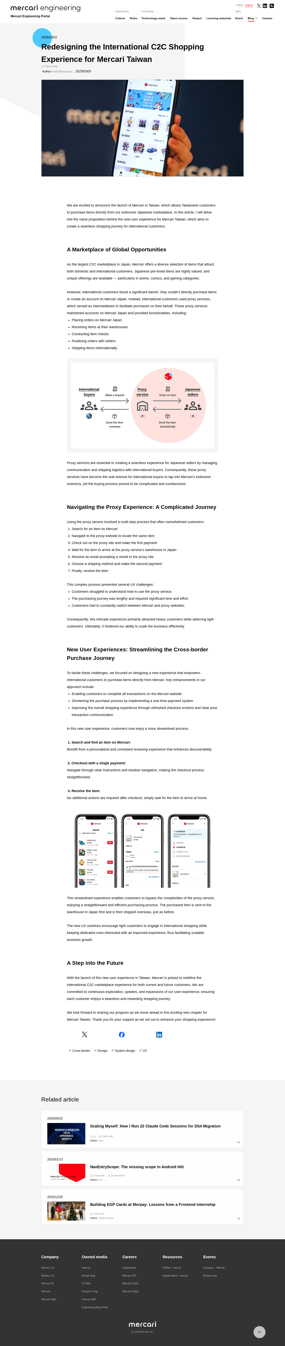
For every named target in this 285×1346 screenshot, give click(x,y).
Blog (251, 18)
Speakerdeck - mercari (175, 1275)
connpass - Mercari (214, 1267)
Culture (120, 18)
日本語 (239, 5)
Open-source (178, 18)
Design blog (88, 1275)
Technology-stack (153, 18)
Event (239, 18)
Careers (267, 18)
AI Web (86, 1283)
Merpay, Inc (47, 1275)
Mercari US (47, 1283)
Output (197, 18)
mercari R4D (89, 1299)
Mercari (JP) (129, 1275)
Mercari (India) (130, 1291)
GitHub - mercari (172, 1267)
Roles (133, 18)
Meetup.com (210, 1275)
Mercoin (45, 1291)
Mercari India (48, 1299)
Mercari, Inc (48, 1267)
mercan (86, 1267)
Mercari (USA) (130, 1283)
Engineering (129, 1267)
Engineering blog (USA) (95, 1307)
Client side (51, 66)
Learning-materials (218, 18)
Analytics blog (90, 1291)
